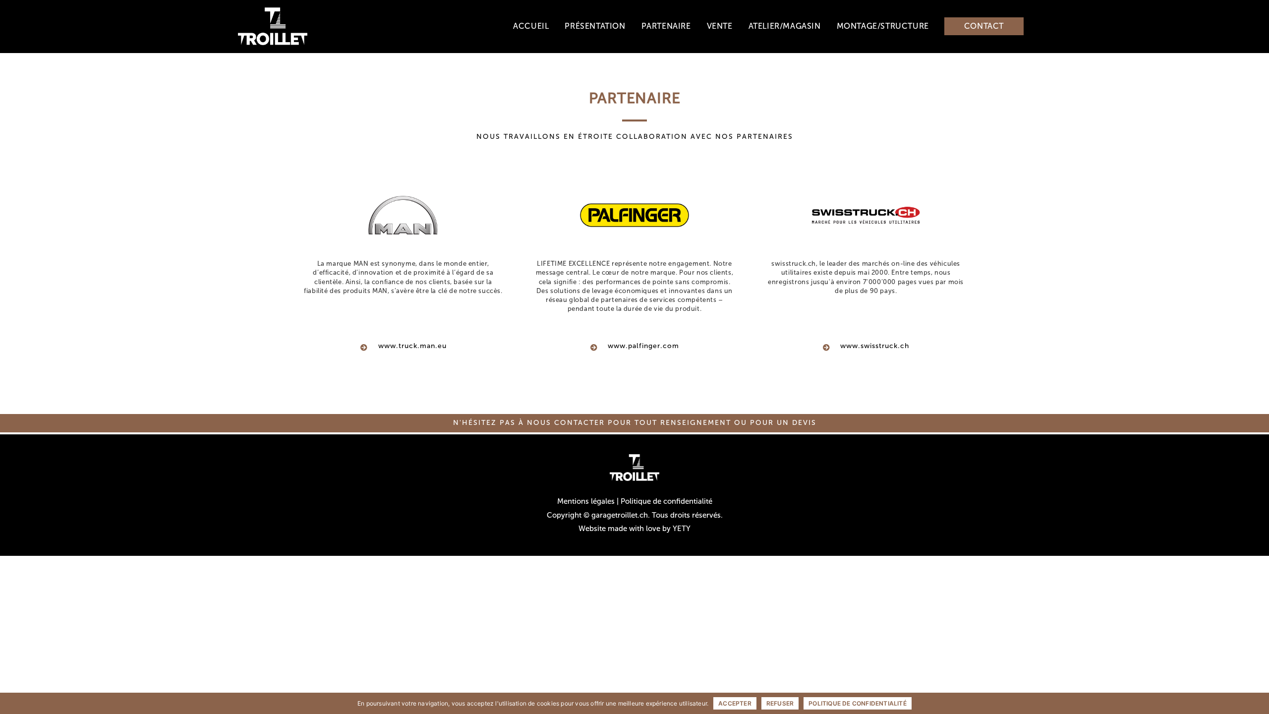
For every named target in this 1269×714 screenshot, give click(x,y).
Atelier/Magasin (785, 26)
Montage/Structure (883, 26)
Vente (720, 26)
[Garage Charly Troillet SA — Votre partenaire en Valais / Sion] (272, 25)
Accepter (734, 703)
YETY (682, 528)
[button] (984, 26)
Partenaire (666, 26)
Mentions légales (586, 501)
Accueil (531, 26)
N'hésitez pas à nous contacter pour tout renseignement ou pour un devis (634, 422)
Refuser (780, 703)
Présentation (595, 26)
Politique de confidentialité (666, 501)
